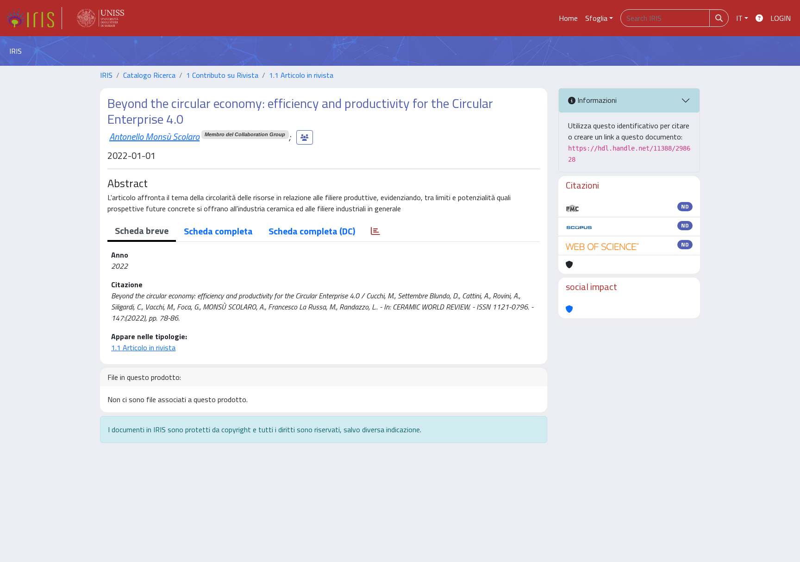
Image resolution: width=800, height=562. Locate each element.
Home (568, 18)
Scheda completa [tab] (218, 231)
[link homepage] (34, 18)
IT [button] (739, 18)
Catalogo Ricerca (149, 75)
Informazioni (596, 100)
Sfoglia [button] (596, 18)
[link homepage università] (100, 18)
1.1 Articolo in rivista (301, 75)
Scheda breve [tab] (142, 230)
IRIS (106, 75)
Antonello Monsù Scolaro (154, 136)
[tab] (375, 231)
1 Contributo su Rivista (222, 75)
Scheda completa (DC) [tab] (312, 231)
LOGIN (780, 18)
